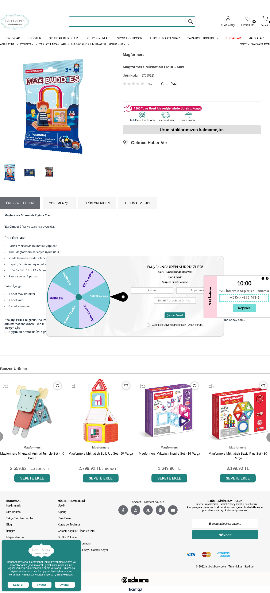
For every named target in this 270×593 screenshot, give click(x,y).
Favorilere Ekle (57, 385)
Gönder (225, 535)
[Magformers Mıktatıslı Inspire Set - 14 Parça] (169, 411)
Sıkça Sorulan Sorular (19, 518)
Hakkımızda (13, 505)
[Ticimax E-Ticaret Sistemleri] (135, 590)
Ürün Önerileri (97, 203)
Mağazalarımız (15, 537)
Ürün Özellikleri (20, 203)
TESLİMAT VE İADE (138, 203)
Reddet (41, 584)
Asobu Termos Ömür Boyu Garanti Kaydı (83, 549)
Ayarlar (64, 584)
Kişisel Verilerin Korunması (74, 543)
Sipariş (62, 511)
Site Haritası (14, 511)
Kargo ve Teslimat (69, 524)
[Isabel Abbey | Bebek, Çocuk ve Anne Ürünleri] (15, 22)
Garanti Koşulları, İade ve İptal (76, 530)
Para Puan (64, 518)
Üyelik (61, 505)
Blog (9, 524)
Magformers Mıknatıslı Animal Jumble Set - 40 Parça (32, 456)
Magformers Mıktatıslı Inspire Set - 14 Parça (169, 453)
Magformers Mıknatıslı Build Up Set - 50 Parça (101, 453)
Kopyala (244, 308)
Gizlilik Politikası (68, 537)
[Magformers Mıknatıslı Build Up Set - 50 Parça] (101, 411)
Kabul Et (18, 584)
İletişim (10, 530)
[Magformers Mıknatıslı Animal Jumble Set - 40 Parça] (32, 411)
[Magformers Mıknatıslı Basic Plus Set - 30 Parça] (238, 411)
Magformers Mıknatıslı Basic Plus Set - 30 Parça (238, 456)
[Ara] (190, 21)
